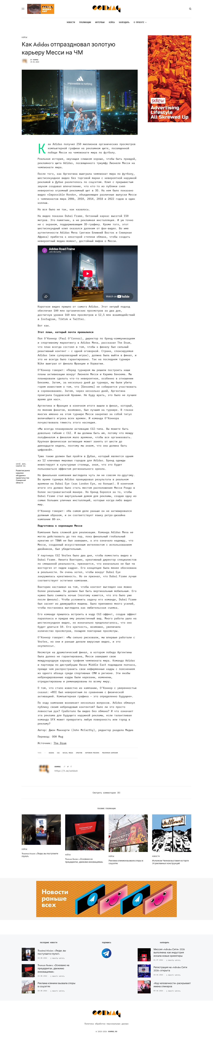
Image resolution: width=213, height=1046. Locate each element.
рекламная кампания (110, 753)
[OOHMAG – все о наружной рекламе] (106, 8)
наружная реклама (92, 753)
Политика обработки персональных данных (106, 1023)
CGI (58, 753)
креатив (79, 753)
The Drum (60, 743)
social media (68, 753)
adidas (51, 753)
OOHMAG (35, 60)
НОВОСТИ (156, 856)
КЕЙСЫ (24, 37)
